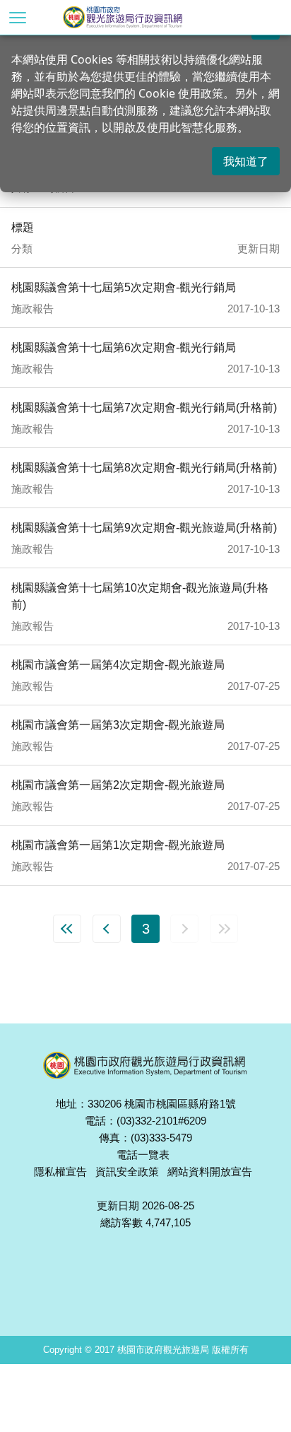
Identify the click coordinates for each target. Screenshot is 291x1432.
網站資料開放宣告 (209, 1172)
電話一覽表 (143, 1155)
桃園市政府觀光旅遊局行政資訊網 (146, 17)
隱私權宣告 (60, 1172)
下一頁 (184, 929)
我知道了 (245, 161)
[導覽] (17, 17)
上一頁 (107, 929)
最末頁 (224, 929)
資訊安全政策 (127, 1172)
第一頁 (67, 929)
